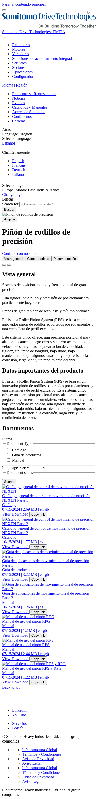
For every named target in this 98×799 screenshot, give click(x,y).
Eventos (18, 103)
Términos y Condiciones (41, 754)
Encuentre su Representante (34, 94)
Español (8, 143)
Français (18, 165)
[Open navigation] (4, 10)
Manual (18, 460)
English (18, 161)
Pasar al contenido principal (24, 4)
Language (10, 468)
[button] (49, 129)
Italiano (18, 174)
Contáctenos (22, 116)
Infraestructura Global (39, 750)
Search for (10, 204)
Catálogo (19, 450)
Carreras (18, 121)
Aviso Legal (31, 763)
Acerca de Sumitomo (28, 112)
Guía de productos (26, 455)
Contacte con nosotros (19, 253)
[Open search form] (4, 37)
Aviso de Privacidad (38, 759)
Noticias (18, 98)
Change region (13, 194)
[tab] (13, 258)
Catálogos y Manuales (29, 107)
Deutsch (18, 170)
